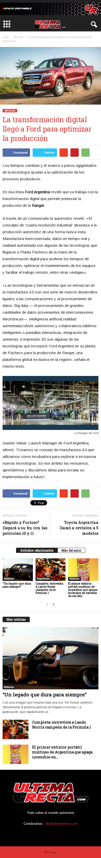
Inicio (6, 37)
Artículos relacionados (37, 550)
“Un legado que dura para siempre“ (17, 584)
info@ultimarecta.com (61, 824)
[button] (93, 24)
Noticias (18, 37)
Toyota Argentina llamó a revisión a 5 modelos (79, 528)
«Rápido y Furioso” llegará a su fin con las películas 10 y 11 (25, 528)
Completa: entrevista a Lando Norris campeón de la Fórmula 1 (49, 588)
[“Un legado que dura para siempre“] (18, 569)
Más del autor (71, 550)
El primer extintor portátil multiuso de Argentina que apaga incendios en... (62, 752)
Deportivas (43, 578)
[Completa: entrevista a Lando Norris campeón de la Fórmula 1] (50, 569)
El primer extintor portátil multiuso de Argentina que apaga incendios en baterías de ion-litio (82, 589)
